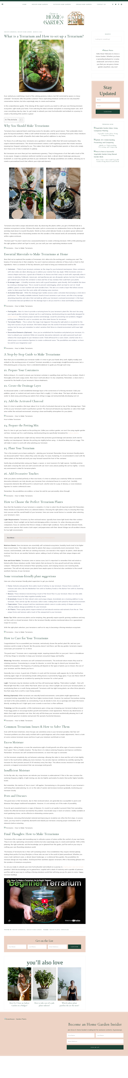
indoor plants (13, 317)
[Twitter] (116, 2)
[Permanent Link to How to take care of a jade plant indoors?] (44, 1000)
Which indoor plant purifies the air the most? (69, 1004)
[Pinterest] (119, 2)
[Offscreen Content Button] (2, 4)
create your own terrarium (73, 867)
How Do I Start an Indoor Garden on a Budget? (19, 1004)
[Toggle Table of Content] (20, 119)
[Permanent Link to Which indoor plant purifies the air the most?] (69, 1000)
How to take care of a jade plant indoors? (44, 1004)
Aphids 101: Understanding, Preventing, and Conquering (108, 146)
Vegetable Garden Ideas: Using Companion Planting (108, 134)
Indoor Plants (54, 929)
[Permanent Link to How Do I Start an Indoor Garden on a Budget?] (19, 1000)
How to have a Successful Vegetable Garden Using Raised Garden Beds (107, 160)
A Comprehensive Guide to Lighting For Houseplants (35, 538)
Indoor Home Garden (24, 32)
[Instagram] (122, 2)
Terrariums (65, 929)
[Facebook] (113, 2)
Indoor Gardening (10, 32)
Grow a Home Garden (64, 18)
